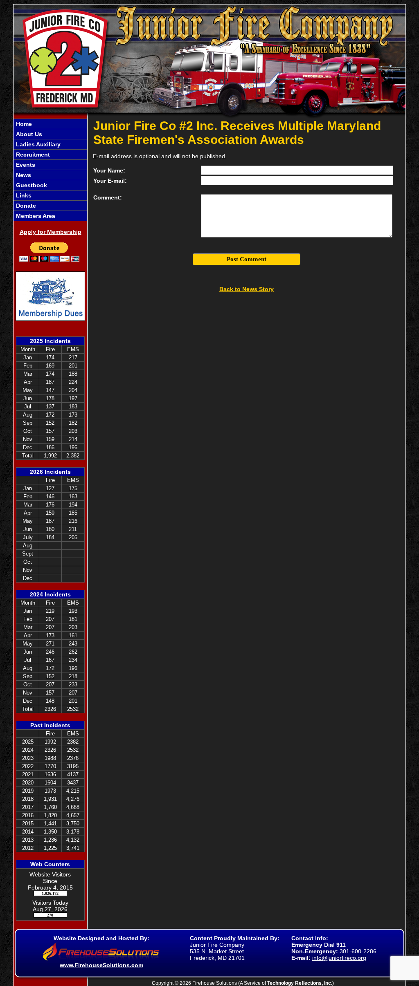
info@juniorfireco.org (339, 958)
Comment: (107, 197)
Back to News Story (246, 289)
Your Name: (109, 170)
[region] (50, 170)
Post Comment (246, 259)
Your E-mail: (110, 180)
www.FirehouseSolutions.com (101, 965)
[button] (50, 134)
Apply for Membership (50, 232)
